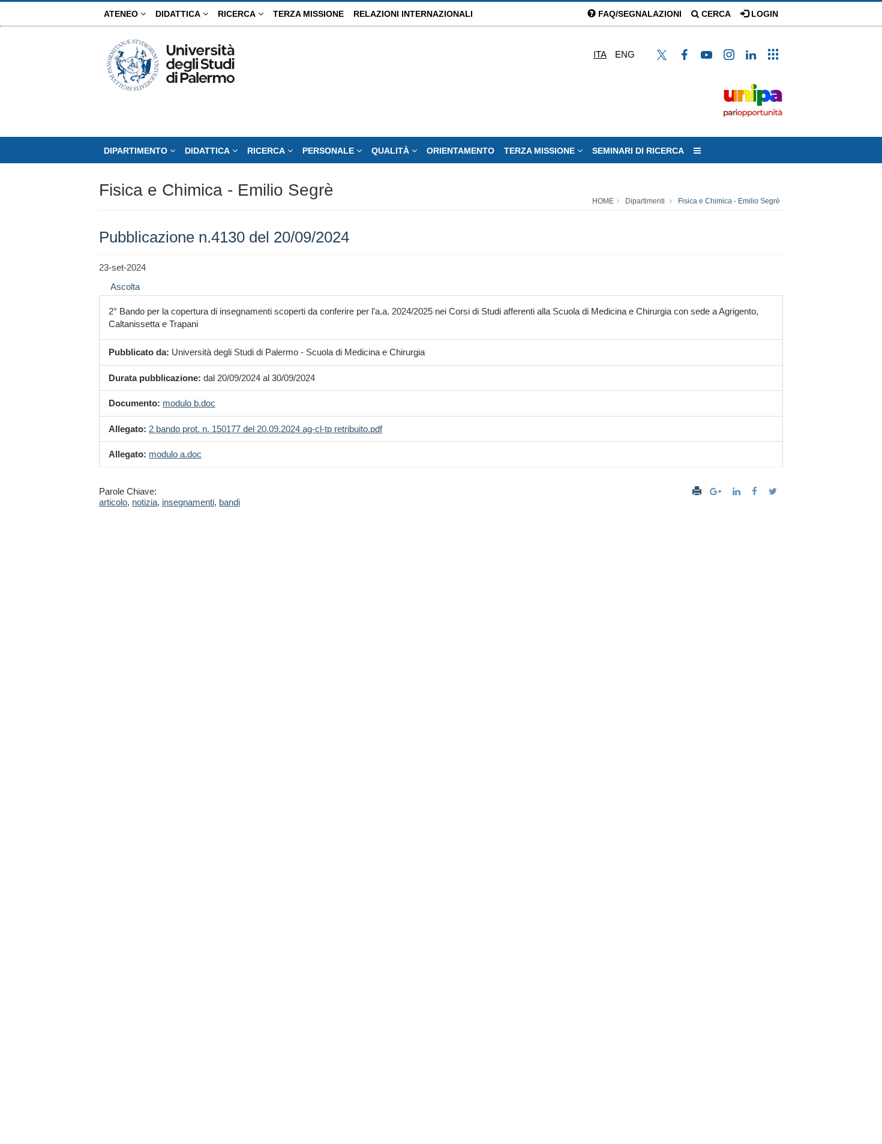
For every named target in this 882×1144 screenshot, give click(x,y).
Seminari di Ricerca (638, 150)
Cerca (715, 14)
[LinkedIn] (738, 491)
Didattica (179, 14)
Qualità (391, 150)
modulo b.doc (189, 403)
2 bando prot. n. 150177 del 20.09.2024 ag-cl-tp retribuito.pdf (265, 429)
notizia (144, 502)
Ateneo (122, 14)
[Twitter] (774, 491)
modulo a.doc (175, 454)
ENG (625, 54)
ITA (600, 54)
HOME (603, 201)
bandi (229, 502)
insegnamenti (188, 502)
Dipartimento (137, 150)
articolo (113, 502)
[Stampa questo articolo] (696, 491)
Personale (329, 150)
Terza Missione (308, 14)
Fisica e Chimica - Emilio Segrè (216, 190)
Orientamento (460, 150)
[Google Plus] (717, 491)
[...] (697, 151)
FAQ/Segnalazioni (639, 14)
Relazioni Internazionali (413, 14)
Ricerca (238, 14)
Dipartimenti (645, 201)
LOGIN (763, 14)
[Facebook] (756, 491)
